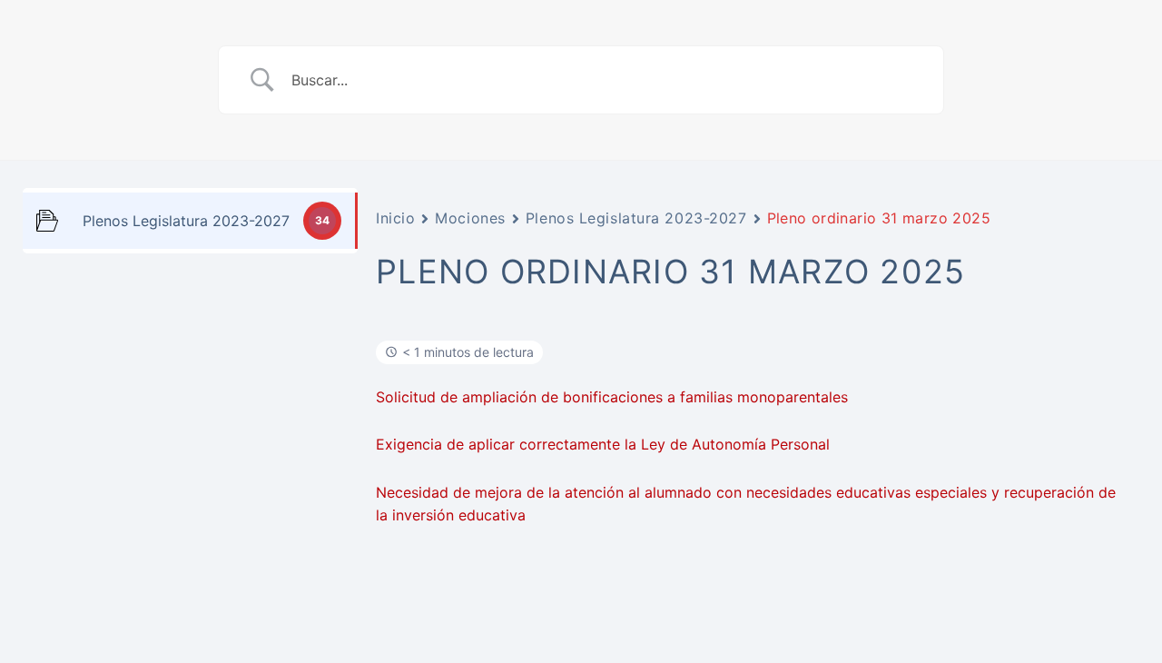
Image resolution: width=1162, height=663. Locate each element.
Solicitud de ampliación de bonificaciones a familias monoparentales (612, 397)
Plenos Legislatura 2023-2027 (636, 218)
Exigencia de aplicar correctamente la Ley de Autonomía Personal (603, 444)
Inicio (395, 218)
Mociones (470, 218)
